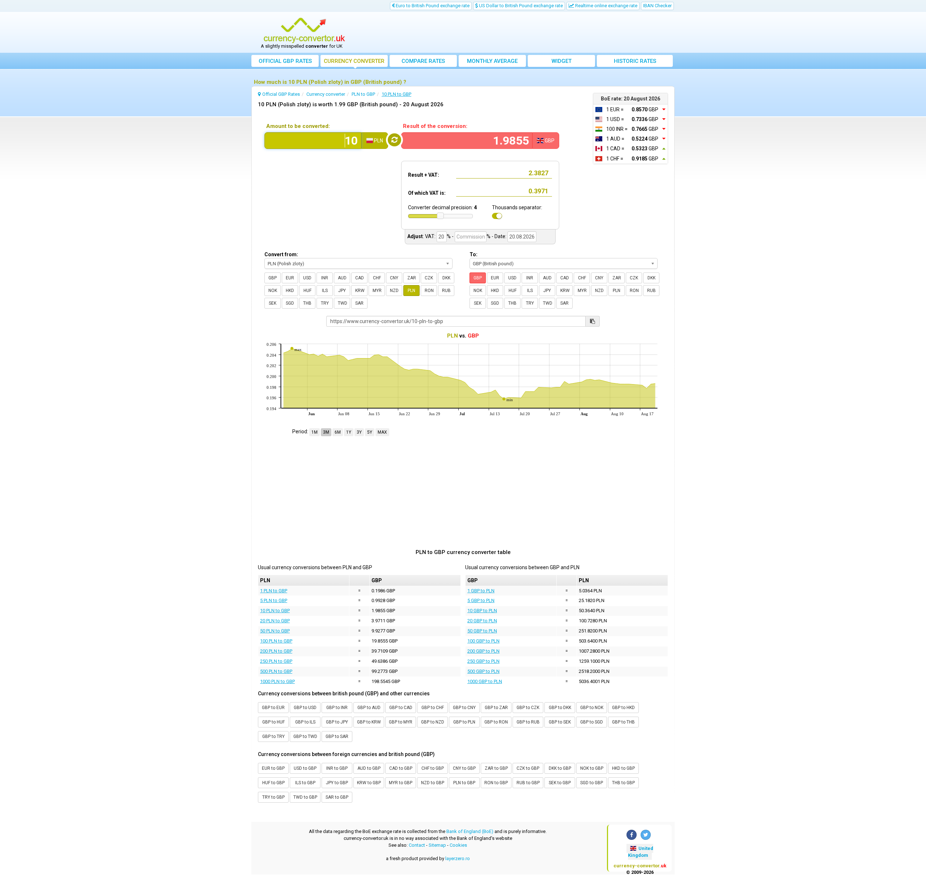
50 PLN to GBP (275, 631)
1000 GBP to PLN (484, 681)
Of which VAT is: (427, 193)
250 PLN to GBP (276, 661)
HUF (307, 290)
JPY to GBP (337, 782)
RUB (446, 290)
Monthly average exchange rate (492, 62)
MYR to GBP (400, 782)
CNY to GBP (464, 768)
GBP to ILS (305, 722)
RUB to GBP (528, 782)
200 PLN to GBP (276, 651)
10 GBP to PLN (482, 610)
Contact (417, 845)
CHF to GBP (432, 768)
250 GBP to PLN (483, 661)
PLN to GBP (464, 782)
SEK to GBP (560, 782)
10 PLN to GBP (275, 610)
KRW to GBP (369, 782)
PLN (411, 290)
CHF (377, 277)
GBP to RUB (528, 722)
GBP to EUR (273, 707)
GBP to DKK (560, 707)
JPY (342, 290)
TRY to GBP (273, 797)
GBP (272, 277)
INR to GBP (337, 768)
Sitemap (437, 845)
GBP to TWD (305, 736)
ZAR (411, 277)
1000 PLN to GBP (277, 681)
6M (338, 432)
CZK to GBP (528, 768)
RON (429, 290)
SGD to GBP (591, 782)
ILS (325, 290)
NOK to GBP (591, 768)
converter (354, 61)
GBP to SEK (560, 722)
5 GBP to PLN (480, 600)
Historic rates (635, 61)
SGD (290, 303)
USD (307, 277)
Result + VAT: (423, 175)
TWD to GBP (305, 797)
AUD (342, 277)
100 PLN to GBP (276, 641)
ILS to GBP (305, 782)
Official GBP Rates (285, 61)
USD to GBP (305, 768)
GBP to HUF (273, 722)
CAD (359, 277)
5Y (369, 432)
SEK (272, 303)
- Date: (499, 236)
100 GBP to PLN (483, 641)
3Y (359, 432)
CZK (429, 277)
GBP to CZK (528, 707)
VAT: (430, 236)
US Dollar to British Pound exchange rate (520, 5)
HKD (290, 290)
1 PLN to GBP (273, 590)
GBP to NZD (432, 722)
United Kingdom (640, 852)
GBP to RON (496, 722)
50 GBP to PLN (482, 631)
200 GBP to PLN (483, 651)
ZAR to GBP (496, 768)
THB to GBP (623, 782)
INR (324, 277)
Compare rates (423, 61)
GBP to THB (623, 722)
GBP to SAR (337, 736)
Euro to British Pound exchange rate (432, 5)
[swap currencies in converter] (394, 140)
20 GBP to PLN (482, 620)
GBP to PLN (464, 722)
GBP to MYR (400, 722)
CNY (394, 277)
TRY (325, 303)
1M (314, 432)
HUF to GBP (273, 782)
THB (307, 303)
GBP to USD (305, 707)
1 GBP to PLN (480, 590)
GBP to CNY (464, 707)
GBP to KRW (369, 722)
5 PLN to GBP (273, 600)
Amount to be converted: (298, 126)
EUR (290, 277)
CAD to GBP (400, 768)
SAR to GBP (337, 797)
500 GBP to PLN (483, 671)
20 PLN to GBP (275, 620)
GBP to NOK (591, 707)
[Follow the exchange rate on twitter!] (646, 835)
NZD (394, 290)
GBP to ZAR (496, 707)
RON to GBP (496, 782)
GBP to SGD (591, 722)
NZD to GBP (432, 782)
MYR (377, 290)
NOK (272, 290)
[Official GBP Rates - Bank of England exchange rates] (304, 30)
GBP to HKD (623, 707)
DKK (446, 277)
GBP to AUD (369, 707)
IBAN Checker (657, 5)
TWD (342, 303)
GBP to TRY (273, 736)
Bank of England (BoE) (469, 831)
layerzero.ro (457, 858)
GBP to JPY (337, 722)
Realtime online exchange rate (605, 5)
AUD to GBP (369, 768)
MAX (382, 432)
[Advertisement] (516, 32)
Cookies (458, 845)
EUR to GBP (273, 768)
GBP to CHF (432, 707)
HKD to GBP (623, 768)
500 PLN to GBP (276, 671)
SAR (359, 303)
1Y (348, 432)
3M (326, 432)
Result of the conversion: (435, 126)
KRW (360, 290)
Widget (562, 61)
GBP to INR (337, 707)
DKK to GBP (560, 768)
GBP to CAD (400, 707)
